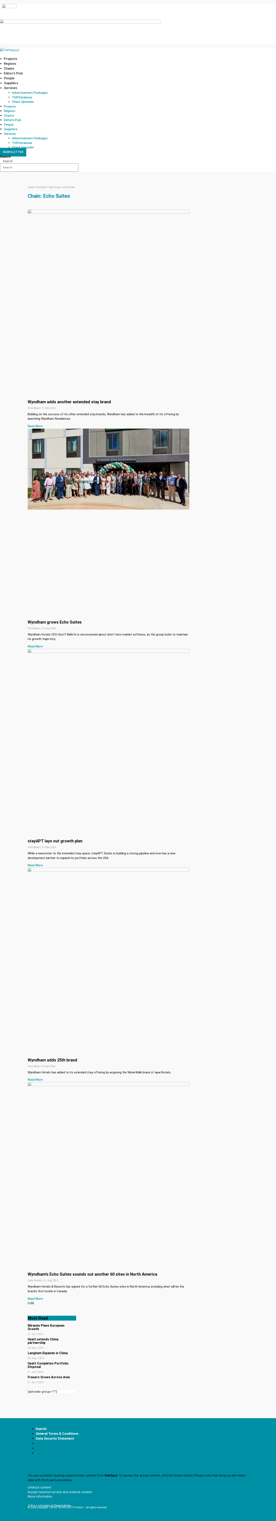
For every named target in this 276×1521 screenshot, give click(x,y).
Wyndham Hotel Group (48, 187)
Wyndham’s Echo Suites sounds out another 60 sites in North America (92, 1274)
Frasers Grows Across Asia (49, 1377)
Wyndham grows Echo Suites (55, 622)
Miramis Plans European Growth (46, 1327)
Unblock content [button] (39, 1487)
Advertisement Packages (29, 93)
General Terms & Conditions (57, 1434)
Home (31, 187)
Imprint (41, 1429)
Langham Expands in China (48, 1353)
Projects (10, 59)
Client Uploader (23, 102)
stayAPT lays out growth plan (55, 841)
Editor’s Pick (13, 73)
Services (10, 88)
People (9, 78)
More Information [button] (40, 1496)
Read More (35, 426)
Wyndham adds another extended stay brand (69, 401)
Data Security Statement (55, 1438)
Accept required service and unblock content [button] (60, 1492)
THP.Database (22, 97)
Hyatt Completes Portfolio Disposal (48, 1365)
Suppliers (11, 83)
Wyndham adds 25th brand (52, 1060)
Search (5, 156)
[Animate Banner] (80, 22)
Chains (9, 68)
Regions (10, 64)
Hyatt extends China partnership (43, 1341)
